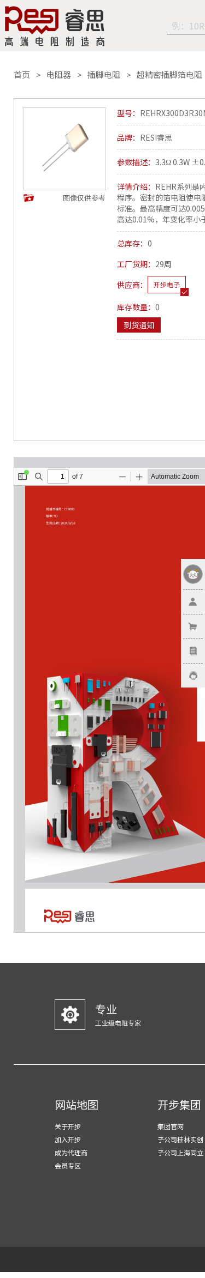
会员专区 (68, 1165)
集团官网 (170, 1126)
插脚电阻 (103, 75)
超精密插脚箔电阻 (169, 75)
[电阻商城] (54, 26)
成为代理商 (71, 1152)
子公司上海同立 (180, 1152)
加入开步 (68, 1139)
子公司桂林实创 (180, 1139)
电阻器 (58, 75)
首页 (22, 75)
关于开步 (68, 1126)
